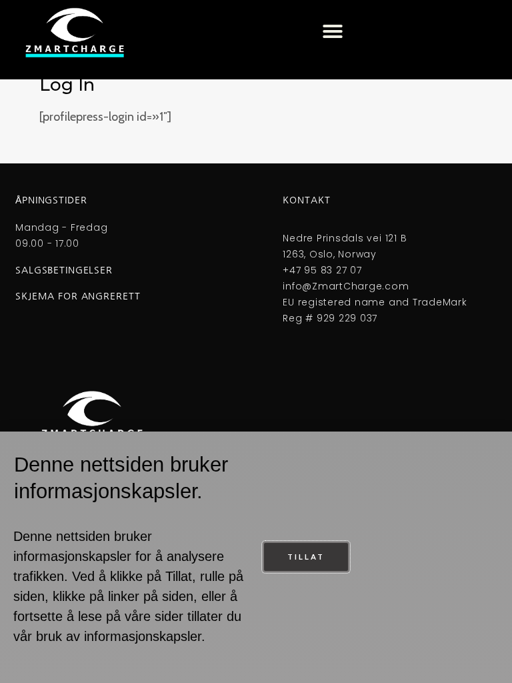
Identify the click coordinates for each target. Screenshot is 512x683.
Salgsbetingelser (64, 270)
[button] (333, 31)
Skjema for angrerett (77, 296)
